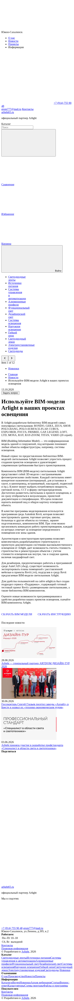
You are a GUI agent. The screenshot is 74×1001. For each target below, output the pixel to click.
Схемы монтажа (33, 985)
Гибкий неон (12, 334)
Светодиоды (15, 351)
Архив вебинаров (41, 982)
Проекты (13, 44)
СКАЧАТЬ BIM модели (16, 614)
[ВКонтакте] (27, 777)
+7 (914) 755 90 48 (12, 928)
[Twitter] (27, 804)
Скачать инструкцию (54, 614)
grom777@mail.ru (33, 928)
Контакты (28, 109)
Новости (13, 41)
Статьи (55, 982)
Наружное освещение (14, 328)
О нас (11, 37)
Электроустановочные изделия (26, 970)
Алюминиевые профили (17, 303)
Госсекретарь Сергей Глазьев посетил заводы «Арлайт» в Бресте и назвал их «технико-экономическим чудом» (35, 706)
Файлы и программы (55, 985)
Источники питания (15, 285)
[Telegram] (27, 883)
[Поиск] (28, 143)
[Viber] (27, 830)
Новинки (13, 368)
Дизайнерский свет (50, 963)
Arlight (25, 951)
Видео (16, 982)
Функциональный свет (25, 963)
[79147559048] (27, 925)
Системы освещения (14, 322)
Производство (16, 976)
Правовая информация (14, 948)
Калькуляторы (16, 985)
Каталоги (6, 982)
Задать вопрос (10, 393)
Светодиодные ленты (14, 957)
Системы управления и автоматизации (31, 959)
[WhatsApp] (27, 102)
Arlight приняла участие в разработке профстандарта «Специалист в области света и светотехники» (32, 747)
